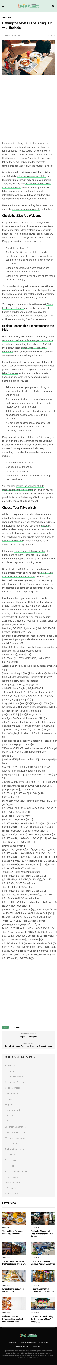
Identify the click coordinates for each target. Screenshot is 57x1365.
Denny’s (8, 1099)
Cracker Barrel (11, 1093)
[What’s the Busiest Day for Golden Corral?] (14, 1276)
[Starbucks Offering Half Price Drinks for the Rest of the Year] (43, 1218)
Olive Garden (11, 1143)
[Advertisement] (28, 109)
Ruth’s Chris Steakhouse (16, 1171)
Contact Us (37, 1347)
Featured (16, 1027)
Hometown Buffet (13, 1110)
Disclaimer (43, 1343)
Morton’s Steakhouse (15, 1138)
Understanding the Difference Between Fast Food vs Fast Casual (12, 1319)
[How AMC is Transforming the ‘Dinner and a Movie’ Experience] (43, 1303)
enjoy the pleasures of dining (31, 176)
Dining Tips (6, 17)
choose (45, 525)
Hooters (9, 1116)
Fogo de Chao (11, 1104)
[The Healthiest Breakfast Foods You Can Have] (14, 1218)
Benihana (9, 1071)
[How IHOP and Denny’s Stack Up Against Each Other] (43, 1248)
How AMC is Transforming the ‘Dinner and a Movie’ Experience (42, 1319)
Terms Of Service (28, 1343)
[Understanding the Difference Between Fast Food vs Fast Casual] (14, 1303)
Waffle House (11, 1194)
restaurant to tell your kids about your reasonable (27, 340)
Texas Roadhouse (13, 1182)
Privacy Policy (22, 1347)
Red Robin (9, 1166)
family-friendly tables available (29, 551)
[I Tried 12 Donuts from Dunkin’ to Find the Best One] (43, 1276)
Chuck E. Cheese (12, 1088)
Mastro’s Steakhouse (15, 1132)
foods (38, 276)
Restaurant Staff (9, 35)
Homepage (13, 1343)
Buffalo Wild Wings (14, 1077)
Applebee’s (10, 1065)
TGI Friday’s (10, 1188)
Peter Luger (10, 1155)
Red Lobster (10, 1160)
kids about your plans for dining (30, 387)
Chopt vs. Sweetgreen (28, 1037)
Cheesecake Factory (14, 1082)
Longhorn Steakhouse (15, 1127)
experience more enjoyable (26, 209)
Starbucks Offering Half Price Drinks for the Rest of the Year (42, 1234)
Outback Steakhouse (14, 1149)
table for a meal (10, 373)
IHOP (7, 1121)
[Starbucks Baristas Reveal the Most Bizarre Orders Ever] (14, 1248)
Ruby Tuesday (11, 1177)
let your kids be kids (12, 540)
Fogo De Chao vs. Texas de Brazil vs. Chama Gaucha (28, 1046)
